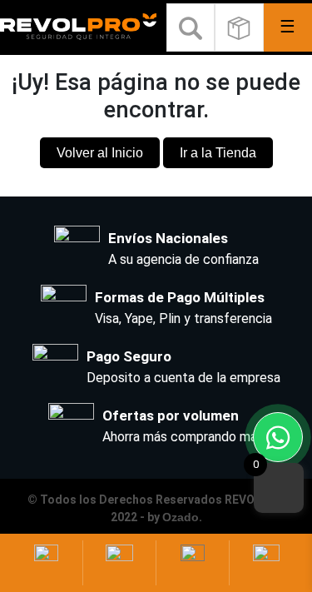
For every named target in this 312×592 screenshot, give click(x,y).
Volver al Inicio (100, 153)
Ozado (180, 517)
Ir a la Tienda (218, 153)
